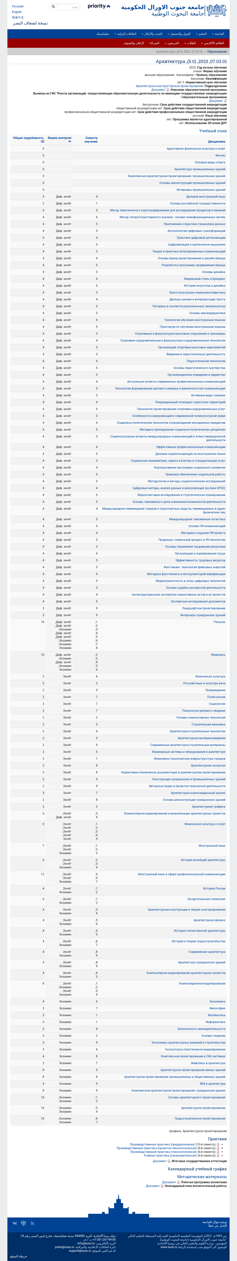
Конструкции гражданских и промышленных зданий (188, 779)
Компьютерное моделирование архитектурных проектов (186, 973)
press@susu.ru (64, 1247)
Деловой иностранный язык (205, 196)
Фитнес (220, 155)
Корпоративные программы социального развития (189, 467)
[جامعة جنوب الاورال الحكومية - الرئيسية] (174, 10)
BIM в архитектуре (212, 1083)
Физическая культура (210, 676)
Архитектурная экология (208, 765)
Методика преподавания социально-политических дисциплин (182, 429)
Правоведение (215, 690)
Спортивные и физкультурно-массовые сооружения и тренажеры (180, 333)
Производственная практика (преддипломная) (162, 1144)
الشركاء (154, 43)
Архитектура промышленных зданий (199, 169)
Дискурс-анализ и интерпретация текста (197, 299)
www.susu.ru (169, 1247)
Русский (17, 6)
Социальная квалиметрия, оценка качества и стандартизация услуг (178, 460)
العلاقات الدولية (126, 34)
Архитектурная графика (208, 806)
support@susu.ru (80, 1250)
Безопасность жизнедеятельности (201, 1029)
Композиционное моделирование (202, 983)
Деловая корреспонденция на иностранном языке (190, 454)
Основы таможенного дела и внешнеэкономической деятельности (179, 502)
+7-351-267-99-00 (104, 1239)
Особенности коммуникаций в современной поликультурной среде (178, 416)
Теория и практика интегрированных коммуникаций (188, 251)
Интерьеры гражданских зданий (202, 615)
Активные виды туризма (208, 395)
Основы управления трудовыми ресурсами (195, 546)
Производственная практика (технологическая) (163, 1152)
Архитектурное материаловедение (201, 738)
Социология (217, 704)
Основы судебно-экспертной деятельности (195, 587)
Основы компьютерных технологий (200, 717)
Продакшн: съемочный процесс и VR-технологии (191, 540)
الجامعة (219, 34)
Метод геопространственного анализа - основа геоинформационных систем (172, 217)
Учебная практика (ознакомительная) (170, 1155)
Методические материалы (202, 1176)
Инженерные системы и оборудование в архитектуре (188, 752)
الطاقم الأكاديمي (213, 43)
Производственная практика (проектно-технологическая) (157, 1148)
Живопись (218, 655)
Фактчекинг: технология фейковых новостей (194, 567)
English (17, 12)
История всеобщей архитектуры (203, 860)
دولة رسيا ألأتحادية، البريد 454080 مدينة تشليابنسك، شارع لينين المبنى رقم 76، (68, 1236)
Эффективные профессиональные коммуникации (190, 447)
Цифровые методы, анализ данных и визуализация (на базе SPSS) (179, 488)
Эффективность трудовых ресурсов (200, 560)
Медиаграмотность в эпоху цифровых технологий (190, 581)
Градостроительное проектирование (200, 1118)
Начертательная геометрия (206, 899)
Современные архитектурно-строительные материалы (187, 745)
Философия (217, 1008)
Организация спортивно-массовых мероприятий (191, 347)
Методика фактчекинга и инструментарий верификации (186, 574)
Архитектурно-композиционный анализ (198, 793)
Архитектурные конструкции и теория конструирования (186, 909)
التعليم (202, 34)
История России (214, 888)
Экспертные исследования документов (198, 601)
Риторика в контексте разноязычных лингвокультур (189, 306)
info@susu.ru (86, 1243)
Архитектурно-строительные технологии (197, 731)
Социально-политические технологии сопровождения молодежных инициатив (171, 422)
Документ (158, 89)
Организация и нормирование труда (200, 553)
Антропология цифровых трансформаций (196, 231)
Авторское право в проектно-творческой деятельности (187, 786)
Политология (216, 697)
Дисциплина (216, 141)
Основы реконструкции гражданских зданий (194, 800)
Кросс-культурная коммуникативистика (197, 292)
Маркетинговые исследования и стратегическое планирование (181, 495)
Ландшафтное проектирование (203, 608)
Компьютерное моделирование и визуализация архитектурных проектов (174, 813)
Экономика (217, 1001)
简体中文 (18, 17)
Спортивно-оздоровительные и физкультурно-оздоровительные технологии (172, 340)
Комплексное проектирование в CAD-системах (193, 1056)
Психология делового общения (203, 710)
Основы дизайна (213, 272)
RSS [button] (32, 1223)
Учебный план (213, 130)
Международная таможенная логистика (197, 519)
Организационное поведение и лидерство (196, 375)
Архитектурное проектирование (203, 1108)
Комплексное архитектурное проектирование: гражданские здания (178, 1090)
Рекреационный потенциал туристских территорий (190, 402)
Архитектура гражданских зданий (201, 962)
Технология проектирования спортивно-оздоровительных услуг (181, 409)
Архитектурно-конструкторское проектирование (169, 86)
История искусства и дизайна (204, 285)
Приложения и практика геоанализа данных (194, 224)
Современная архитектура (207, 952)
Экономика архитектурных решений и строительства (188, 1042)
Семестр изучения (91, 139)
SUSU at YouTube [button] (23, 1223)
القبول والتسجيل (180, 34)
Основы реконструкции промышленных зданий (192, 183)
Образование (217, 51)
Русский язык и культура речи (204, 683)
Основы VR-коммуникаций (206, 526)
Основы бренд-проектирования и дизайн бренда (191, 258)
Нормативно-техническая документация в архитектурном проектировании (173, 772)
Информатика (215, 1022)
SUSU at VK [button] (15, 1223)
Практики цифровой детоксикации (201, 237)
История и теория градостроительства (198, 941)
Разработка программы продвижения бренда (193, 265)
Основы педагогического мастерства (199, 368)
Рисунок (219, 622)
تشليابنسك (102, 34)
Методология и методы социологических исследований (186, 481)
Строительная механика (208, 724)
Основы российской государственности (197, 203)
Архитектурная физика (209, 920)
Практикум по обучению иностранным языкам (192, 327)
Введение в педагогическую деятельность (195, 354)
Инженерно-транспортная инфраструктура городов (189, 758)
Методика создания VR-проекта (203, 533)
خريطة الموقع (18, 1256)
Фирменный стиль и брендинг (204, 279)
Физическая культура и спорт (204, 824)
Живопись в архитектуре (208, 1063)
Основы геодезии (213, 1035)
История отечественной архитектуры (199, 930)
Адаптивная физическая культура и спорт (196, 148)
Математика (216, 1015)
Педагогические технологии (206, 361)
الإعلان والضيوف (133, 43)
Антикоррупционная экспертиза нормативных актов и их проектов (178, 594)
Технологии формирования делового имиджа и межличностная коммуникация (170, 388)
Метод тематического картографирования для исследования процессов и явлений (167, 210)
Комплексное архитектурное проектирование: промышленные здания (176, 176)
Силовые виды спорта (210, 162)
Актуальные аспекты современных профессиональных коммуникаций (176, 381)
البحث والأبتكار (153, 34)
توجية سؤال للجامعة (214, 1222)
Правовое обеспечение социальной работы (195, 474)
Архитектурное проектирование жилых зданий (193, 1070)
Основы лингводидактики (207, 313)
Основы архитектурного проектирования (196, 1097)
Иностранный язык (212, 845)
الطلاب (191, 43)
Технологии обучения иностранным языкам (194, 320)
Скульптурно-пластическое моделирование (195, 1049)
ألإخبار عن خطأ (217, 1225)
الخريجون (173, 43)
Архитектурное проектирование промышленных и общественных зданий (174, 1077)
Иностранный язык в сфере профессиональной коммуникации (181, 874)
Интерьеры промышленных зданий (201, 189)
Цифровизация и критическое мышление (196, 244)
